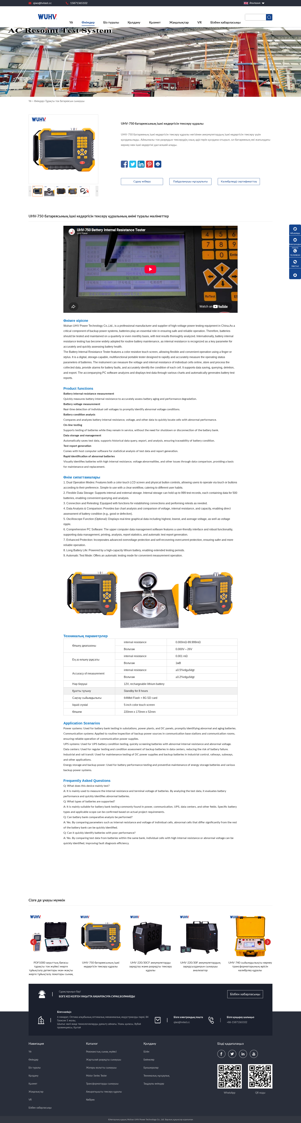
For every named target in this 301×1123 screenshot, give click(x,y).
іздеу (269, 17)
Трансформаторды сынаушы (102, 1084)
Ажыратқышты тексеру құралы (104, 1092)
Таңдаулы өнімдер (154, 1084)
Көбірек (90, 1100)
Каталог (92, 1043)
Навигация (36, 1043)
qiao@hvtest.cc (42, 3)
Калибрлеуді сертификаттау (239, 181)
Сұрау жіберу (142, 181)
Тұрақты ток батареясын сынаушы (64, 101)
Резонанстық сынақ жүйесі (101, 1052)
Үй (71, 22)
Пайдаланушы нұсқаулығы (190, 181)
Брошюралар (151, 1068)
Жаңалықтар (179, 22)
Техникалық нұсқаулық (156, 1076)
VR (199, 22)
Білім (146, 1052)
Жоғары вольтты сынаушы (101, 1068)
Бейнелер (149, 1060)
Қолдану (134, 22)
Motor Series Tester (96, 1076)
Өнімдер (88, 22)
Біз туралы (111, 22)
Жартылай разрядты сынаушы (103, 1060)
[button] (267, 942)
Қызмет (155, 22)
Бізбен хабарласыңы (225, 22)
